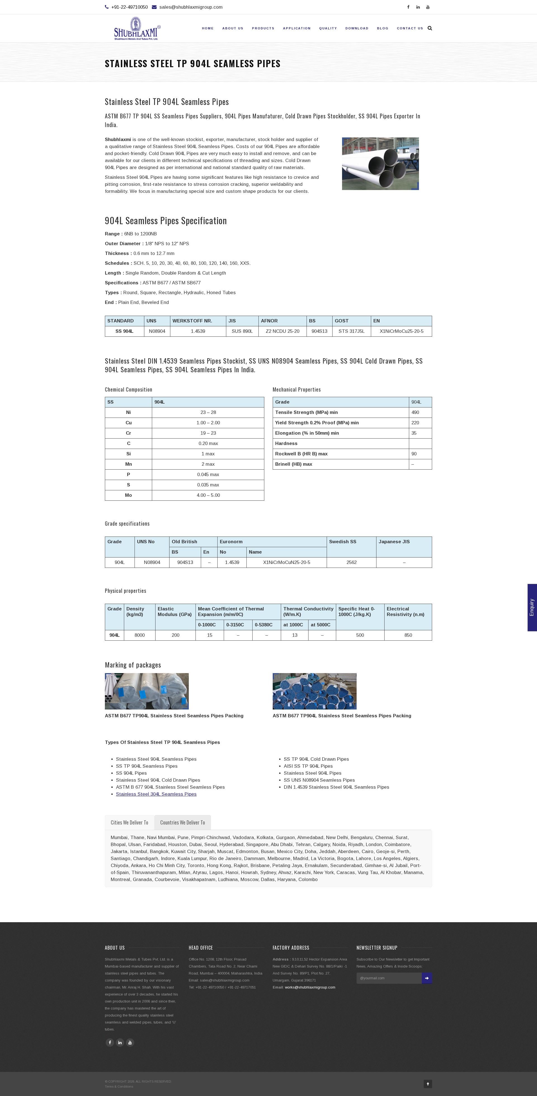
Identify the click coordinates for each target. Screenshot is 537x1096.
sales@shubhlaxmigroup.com (191, 7)
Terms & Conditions (119, 1086)
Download (357, 28)
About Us (233, 28)
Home (208, 28)
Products (263, 28)
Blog (382, 28)
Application (297, 28)
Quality (328, 28)
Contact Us (410, 28)
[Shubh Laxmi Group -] (137, 28)
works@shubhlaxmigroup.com (310, 987)
